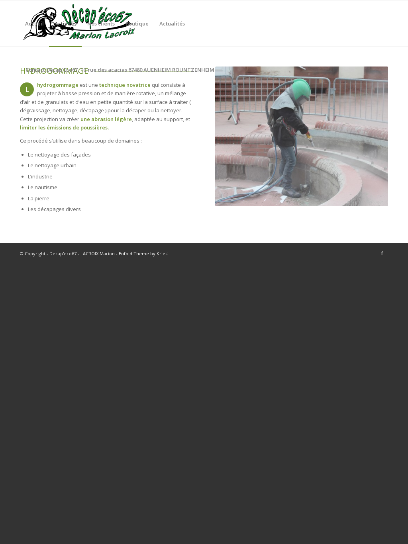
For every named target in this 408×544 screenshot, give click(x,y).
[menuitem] (34, 23)
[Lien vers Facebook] (382, 253)
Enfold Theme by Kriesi (144, 253)
